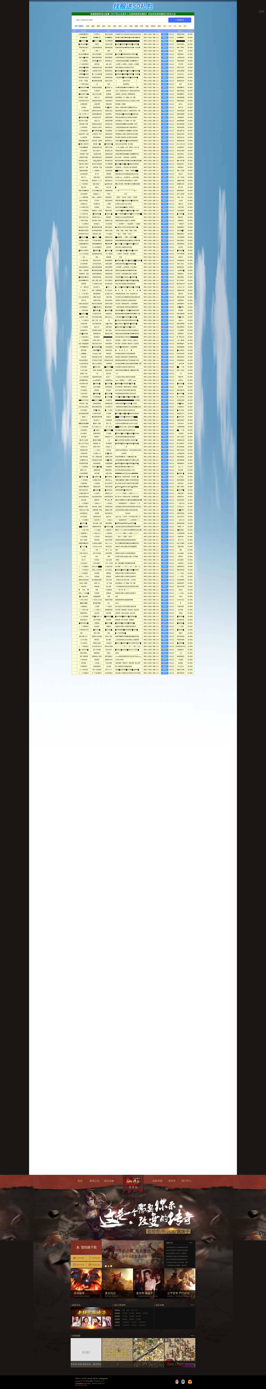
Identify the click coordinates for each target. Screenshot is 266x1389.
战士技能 (138, 1316)
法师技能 (131, 1316)
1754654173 (78, 1378)
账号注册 (96, 1258)
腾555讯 (95, 1378)
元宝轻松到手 (126, 1322)
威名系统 (138, 1313)
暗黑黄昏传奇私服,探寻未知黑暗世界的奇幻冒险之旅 (177, 1257)
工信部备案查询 (79, 1383)
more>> (191, 1242)
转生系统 (124, 1313)
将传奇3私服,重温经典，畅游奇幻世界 (88, 1364)
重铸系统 (131, 1319)
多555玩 (84, 1378)
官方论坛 (80, 1265)
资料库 (172, 1181)
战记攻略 (109, 1181)
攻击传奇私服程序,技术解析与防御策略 (177, 1250)
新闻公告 (95, 1181)
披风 (123, 1310)
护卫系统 (131, 1313)
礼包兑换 (96, 1265)
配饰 (128, 1310)
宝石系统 (138, 1319)
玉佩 (132, 1310)
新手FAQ (134, 1322)
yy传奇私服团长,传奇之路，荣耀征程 (176, 1253)
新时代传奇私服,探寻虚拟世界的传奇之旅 (177, 1260)
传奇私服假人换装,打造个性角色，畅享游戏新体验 (177, 1263)
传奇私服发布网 (103, 1378)
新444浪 (90, 1378)
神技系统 (124, 1319)
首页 (80, 1181)
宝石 (136, 1310)
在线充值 (157, 1181)
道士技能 (124, 1316)
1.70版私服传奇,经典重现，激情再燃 (176, 1265)
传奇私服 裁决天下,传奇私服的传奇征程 (177, 1247)
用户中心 (186, 1181)
